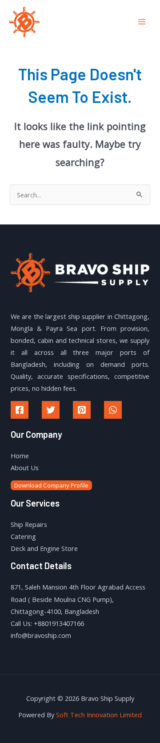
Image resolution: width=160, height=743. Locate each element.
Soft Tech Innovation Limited (99, 714)
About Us (25, 467)
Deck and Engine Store (44, 548)
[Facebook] (19, 410)
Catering (23, 536)
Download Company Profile (51, 485)
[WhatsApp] (113, 410)
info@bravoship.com (41, 635)
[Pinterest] (82, 410)
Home (20, 455)
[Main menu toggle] (141, 21)
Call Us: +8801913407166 (47, 623)
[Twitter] (51, 410)
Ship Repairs (29, 524)
